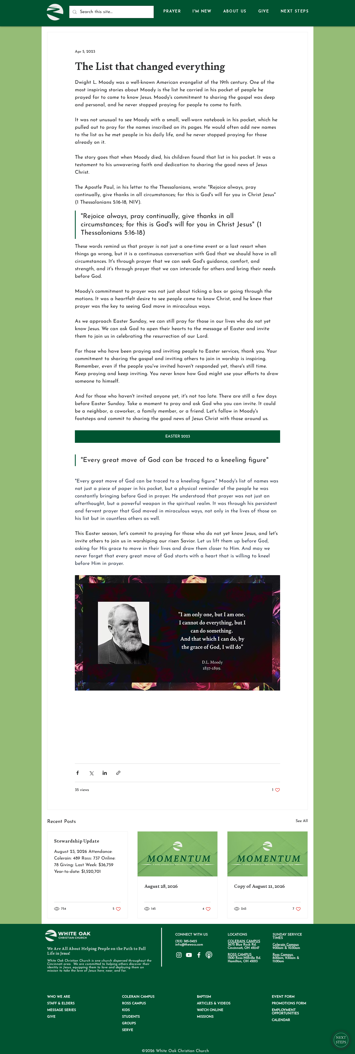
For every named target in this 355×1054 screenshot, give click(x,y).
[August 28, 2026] (178, 853)
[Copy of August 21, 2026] (267, 853)
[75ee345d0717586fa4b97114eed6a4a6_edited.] (208, 955)
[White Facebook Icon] (198, 955)
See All (302, 821)
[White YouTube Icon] (188, 955)
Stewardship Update (76, 841)
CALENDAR (281, 1020)
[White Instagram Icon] (178, 955)
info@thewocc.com (189, 944)
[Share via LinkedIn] (104, 772)
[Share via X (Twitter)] (91, 772)
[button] (235, 12)
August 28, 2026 (161, 886)
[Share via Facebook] (77, 772)
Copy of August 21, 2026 (259, 886)
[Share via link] (118, 772)
